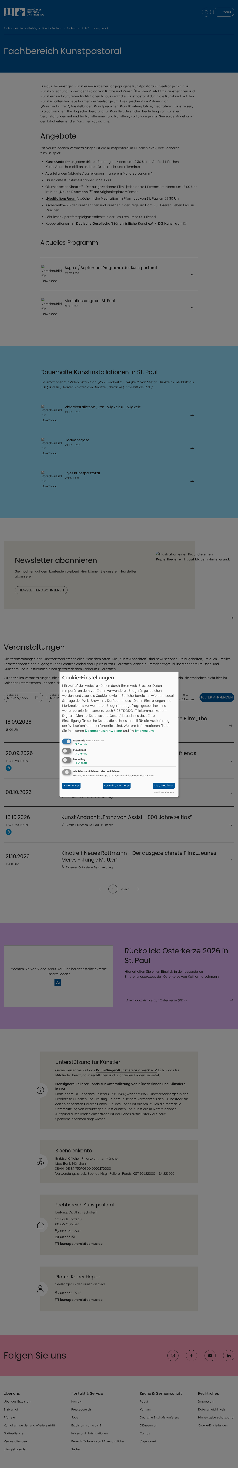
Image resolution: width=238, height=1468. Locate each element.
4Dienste (80, 763)
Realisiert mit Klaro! (164, 792)
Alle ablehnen (71, 785)
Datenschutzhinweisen (103, 731)
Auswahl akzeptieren (117, 785)
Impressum (144, 731)
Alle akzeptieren (163, 785)
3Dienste (80, 744)
